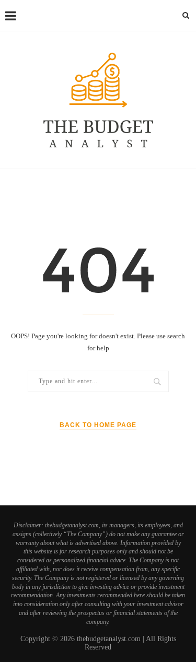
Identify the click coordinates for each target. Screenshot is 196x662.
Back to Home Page (98, 425)
